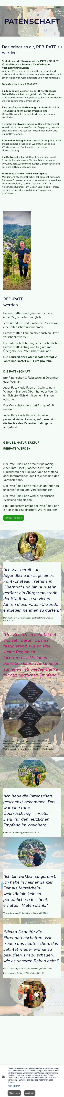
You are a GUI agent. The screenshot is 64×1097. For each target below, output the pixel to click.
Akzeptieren (14, 1093)
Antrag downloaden (13, 518)
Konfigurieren (14, 1086)
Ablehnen (29, 1093)
